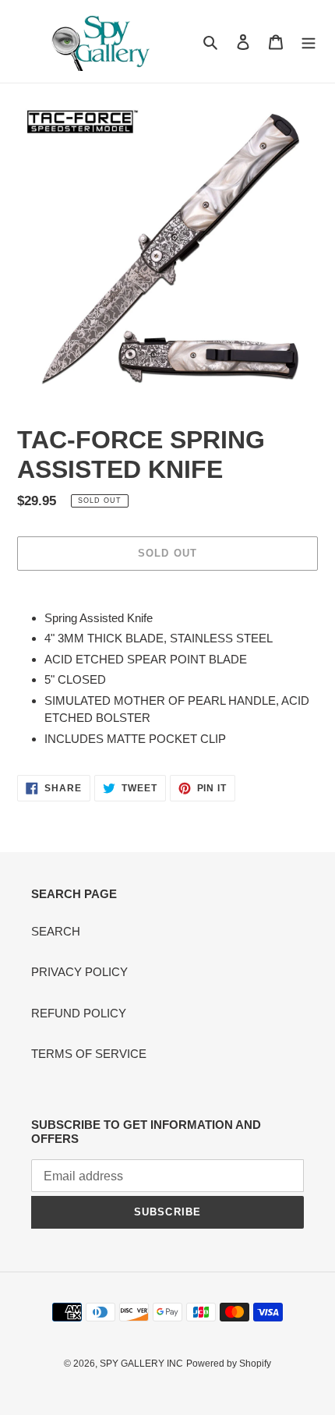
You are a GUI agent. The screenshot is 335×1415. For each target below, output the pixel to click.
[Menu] (308, 41)
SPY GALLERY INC (141, 1363)
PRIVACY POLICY (79, 971)
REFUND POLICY (78, 1013)
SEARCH (55, 931)
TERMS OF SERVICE (88, 1053)
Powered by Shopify (228, 1363)
